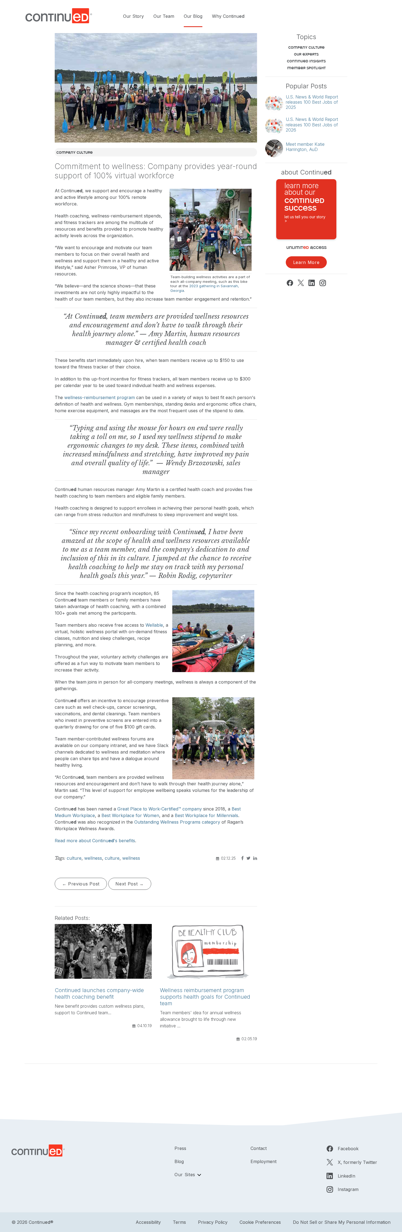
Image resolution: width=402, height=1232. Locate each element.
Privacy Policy (213, 1222)
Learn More (306, 262)
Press (180, 1148)
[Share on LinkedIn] (254, 858)
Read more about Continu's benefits (95, 840)
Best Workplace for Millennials (206, 815)
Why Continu (228, 16)
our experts (306, 54)
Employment (263, 1161)
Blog (179, 1161)
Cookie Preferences (260, 1222)
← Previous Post (81, 884)
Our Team (163, 16)
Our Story (133, 16)
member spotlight (306, 67)
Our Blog (193, 16)
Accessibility (148, 1222)
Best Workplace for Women (130, 815)
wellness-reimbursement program (99, 397)
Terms (179, 1222)
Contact (258, 1148)
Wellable (154, 625)
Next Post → (129, 884)
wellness (93, 858)
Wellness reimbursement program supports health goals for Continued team (205, 997)
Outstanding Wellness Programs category (177, 822)
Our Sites (184, 1174)
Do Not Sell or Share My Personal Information (342, 1222)
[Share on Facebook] (242, 858)
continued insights (306, 60)
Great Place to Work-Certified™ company (159, 809)
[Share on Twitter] (247, 858)
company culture (74, 152)
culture (74, 858)
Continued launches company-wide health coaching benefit (99, 993)
